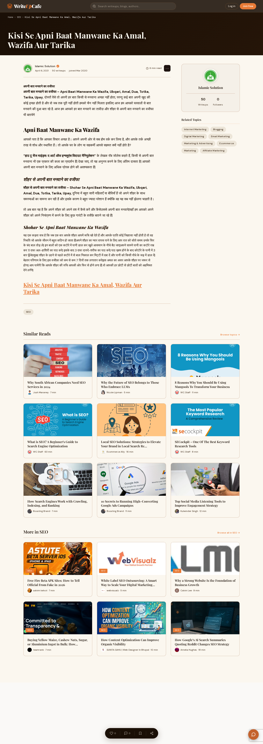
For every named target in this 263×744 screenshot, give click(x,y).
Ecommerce (226, 143)
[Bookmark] (140, 733)
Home (10, 17)
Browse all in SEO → (228, 532)
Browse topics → (230, 334)
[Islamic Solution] (27, 68)
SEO (19, 17)
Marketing (190, 150)
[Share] (152, 733)
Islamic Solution (45, 66)
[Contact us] (253, 734)
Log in (231, 6)
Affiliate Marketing (213, 150)
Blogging (218, 129)
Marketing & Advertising (198, 143)
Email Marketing (220, 136)
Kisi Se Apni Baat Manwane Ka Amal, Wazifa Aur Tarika (82, 288)
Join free (248, 6)
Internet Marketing (195, 129)
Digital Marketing (194, 136)
